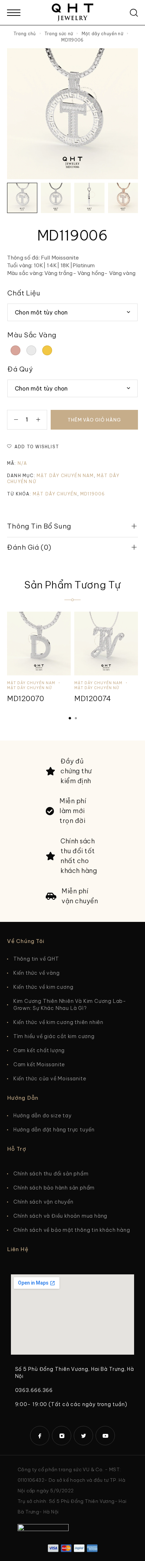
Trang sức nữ (58, 33)
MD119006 (92, 494)
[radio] (15, 350)
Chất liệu (23, 293)
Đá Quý (20, 369)
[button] (70, 718)
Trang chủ (24, 33)
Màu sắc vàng (32, 335)
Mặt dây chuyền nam (65, 475)
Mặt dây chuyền (55, 494)
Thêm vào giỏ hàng (94, 420)
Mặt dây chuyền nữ (102, 33)
